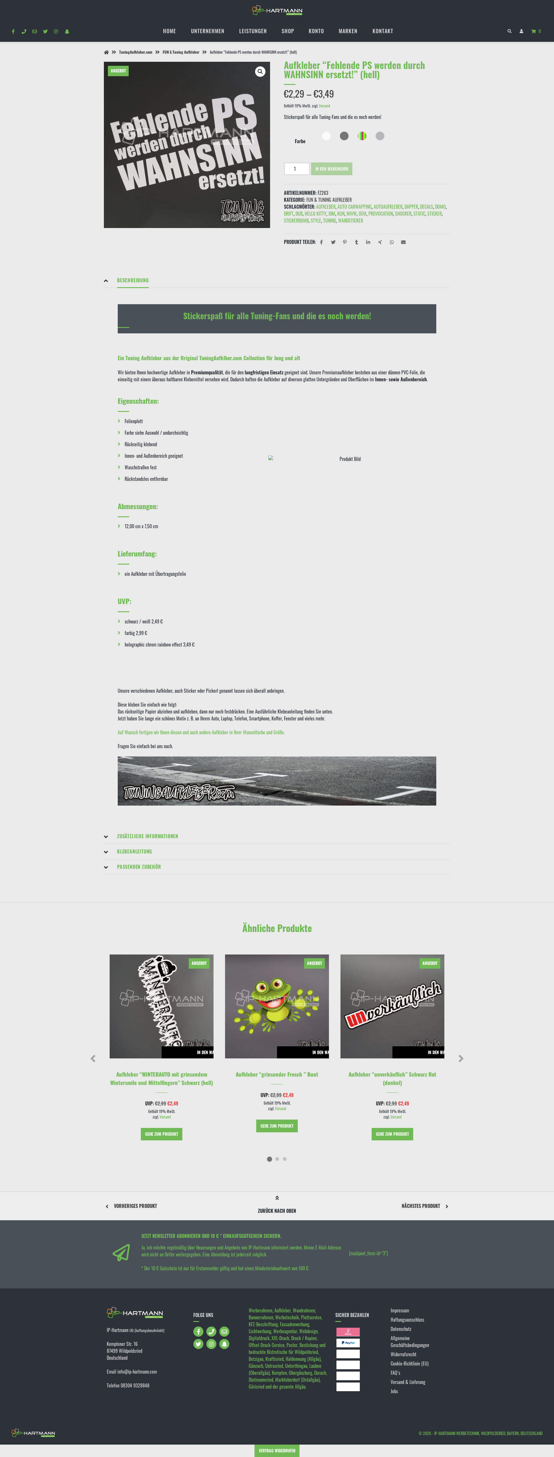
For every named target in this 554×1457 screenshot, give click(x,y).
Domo (440, 206)
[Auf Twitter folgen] (45, 31)
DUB (299, 213)
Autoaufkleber (388, 206)
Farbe (300, 141)
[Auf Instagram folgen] (56, 31)
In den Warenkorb (331, 169)
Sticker (434, 213)
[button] (260, 71)
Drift (288, 213)
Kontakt (383, 31)
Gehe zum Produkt (161, 1134)
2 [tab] (277, 1159)
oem (362, 213)
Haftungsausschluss (407, 1319)
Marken (348, 31)
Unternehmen (207, 31)
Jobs (394, 1391)
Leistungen (253, 31)
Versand (324, 106)
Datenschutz (401, 1328)
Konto (316, 31)
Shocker (403, 213)
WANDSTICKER (350, 220)
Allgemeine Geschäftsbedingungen (410, 1341)
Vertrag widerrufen (277, 1450)
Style (316, 220)
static (419, 213)
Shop (288, 31)
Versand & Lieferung (408, 1381)
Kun (341, 213)
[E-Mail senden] (34, 31)
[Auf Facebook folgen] (13, 31)
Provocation (380, 213)
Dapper (411, 206)
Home (169, 31)
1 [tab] (269, 1159)
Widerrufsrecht (403, 1354)
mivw (352, 213)
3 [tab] (284, 1159)
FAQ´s (395, 1372)
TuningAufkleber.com (135, 52)
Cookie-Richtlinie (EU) (409, 1363)
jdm (331, 213)
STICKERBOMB (296, 220)
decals (426, 206)
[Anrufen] (24, 31)
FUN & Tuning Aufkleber (181, 52)
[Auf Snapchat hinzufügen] (67, 31)
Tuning (329, 220)
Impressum (400, 1310)
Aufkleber (326, 206)
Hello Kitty (315, 213)
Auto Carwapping (355, 206)
